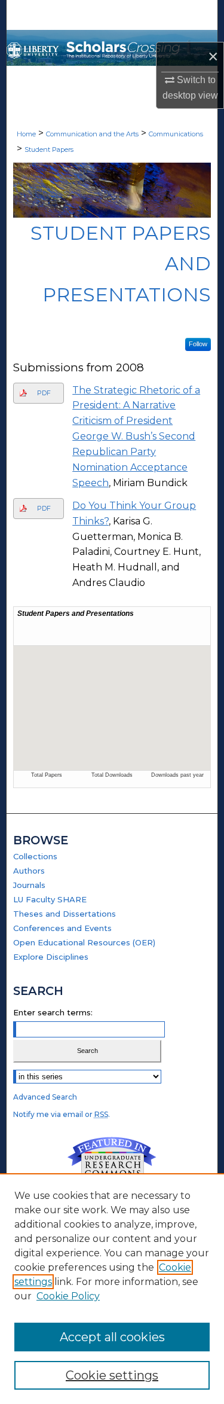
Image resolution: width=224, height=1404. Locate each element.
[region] (112, 1288)
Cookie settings (112, 1375)
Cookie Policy (68, 1296)
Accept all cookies (112, 1337)
